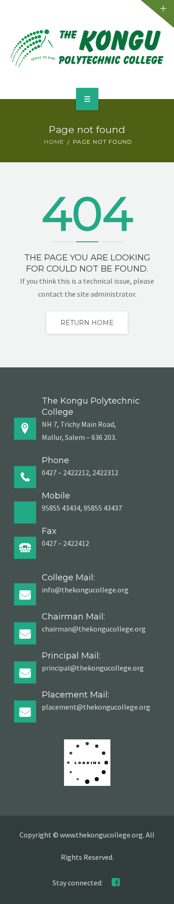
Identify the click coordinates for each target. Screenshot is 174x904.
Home (54, 141)
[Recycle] (87, 48)
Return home (87, 323)
